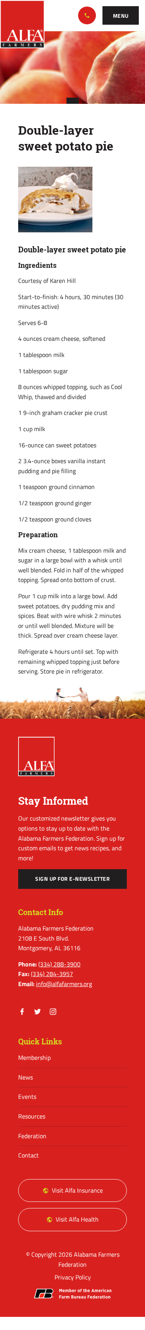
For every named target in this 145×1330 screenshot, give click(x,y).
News (25, 1077)
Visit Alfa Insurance (77, 1190)
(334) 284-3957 (52, 973)
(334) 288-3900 (87, 15)
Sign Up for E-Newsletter (72, 879)
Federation (32, 1135)
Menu (121, 16)
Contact (28, 1155)
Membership (34, 1057)
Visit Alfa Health (77, 1219)
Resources (31, 1116)
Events (27, 1096)
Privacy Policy (73, 1277)
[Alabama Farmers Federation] (36, 756)
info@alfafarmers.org (64, 983)
